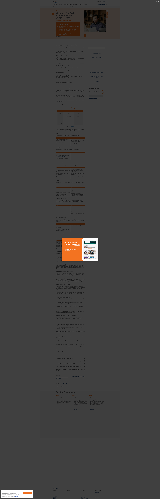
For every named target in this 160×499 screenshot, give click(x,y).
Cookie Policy (17, 496)
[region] (17, 494)
